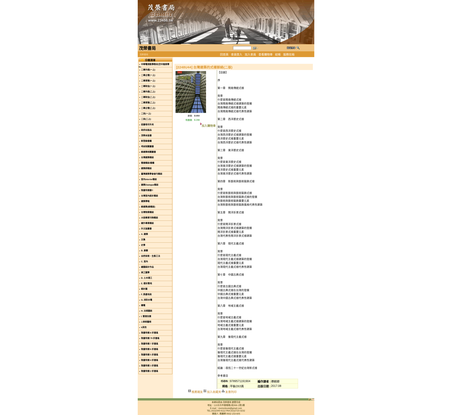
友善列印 (231, 391)
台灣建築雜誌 (147, 157)
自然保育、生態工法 (150, 256)
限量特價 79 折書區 (150, 338)
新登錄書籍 (146, 141)
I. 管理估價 (146, 316)
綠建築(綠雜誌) (148, 207)
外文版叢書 (146, 228)
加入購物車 (209, 125)
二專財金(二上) (148, 97)
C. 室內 (144, 261)
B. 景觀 (144, 250)
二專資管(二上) (148, 102)
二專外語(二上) (148, 91)
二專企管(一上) (148, 75)
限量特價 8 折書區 (149, 333)
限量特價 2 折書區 (149, 371)
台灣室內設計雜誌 (149, 196)
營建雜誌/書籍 (147, 163)
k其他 (144, 327)
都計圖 (144, 289)
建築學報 (145, 201)
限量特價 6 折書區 (149, 349)
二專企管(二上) (148, 108)
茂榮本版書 (146, 135)
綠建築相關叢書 (148, 152)
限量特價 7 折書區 (149, 344)
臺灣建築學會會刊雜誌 (151, 174)
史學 (143, 245)
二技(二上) (146, 119)
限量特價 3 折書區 (149, 365)
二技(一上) (146, 113)
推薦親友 (197, 391)
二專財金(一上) (148, 86)
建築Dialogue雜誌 (149, 185)
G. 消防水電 (146, 300)
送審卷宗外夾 (147, 124)
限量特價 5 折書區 (149, 354)
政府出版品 (146, 130)
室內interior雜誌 (149, 179)
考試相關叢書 (147, 146)
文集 (143, 239)
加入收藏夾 (214, 391)
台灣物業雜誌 (147, 212)
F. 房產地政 (146, 294)
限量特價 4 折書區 (149, 360)
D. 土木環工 (146, 278)
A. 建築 (144, 234)
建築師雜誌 (146, 168)
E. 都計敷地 (146, 283)
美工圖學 (145, 272)
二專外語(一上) (148, 70)
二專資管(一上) (148, 81)
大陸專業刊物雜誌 (149, 218)
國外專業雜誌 (147, 223)
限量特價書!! (147, 190)
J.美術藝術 (146, 322)
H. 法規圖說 (146, 311)
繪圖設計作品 (147, 267)
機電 (143, 305)
